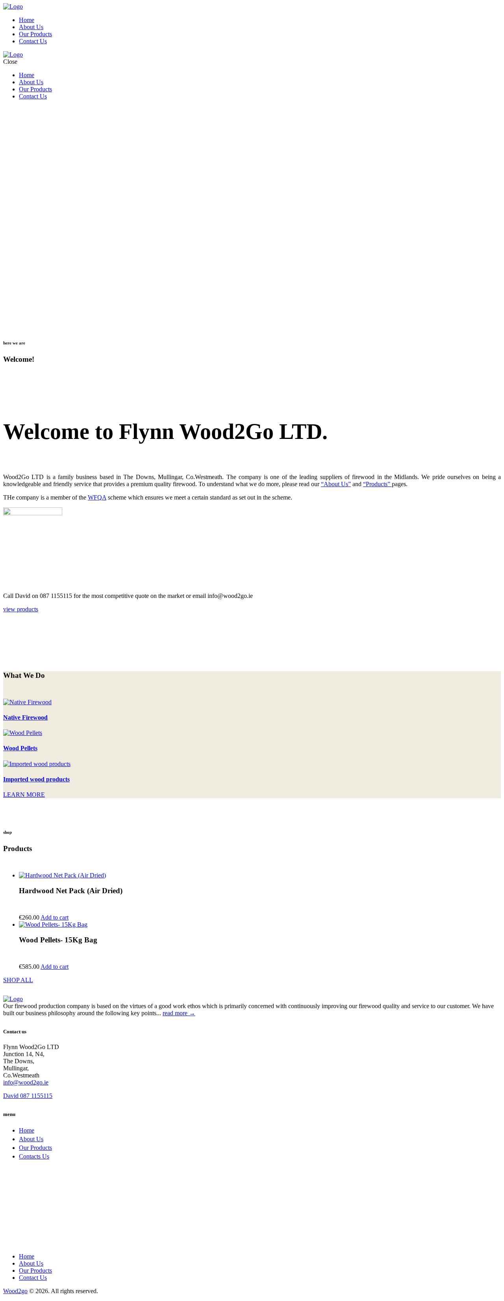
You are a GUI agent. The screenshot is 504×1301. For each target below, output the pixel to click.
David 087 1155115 (27, 1095)
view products (20, 609)
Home (26, 1130)
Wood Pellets (20, 748)
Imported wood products (36, 779)
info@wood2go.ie (25, 1082)
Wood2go (15, 1291)
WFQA (97, 497)
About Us (31, 1139)
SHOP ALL (18, 980)
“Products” (377, 484)
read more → (179, 1013)
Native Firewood (25, 717)
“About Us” (336, 484)
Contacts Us (34, 1156)
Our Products (35, 1147)
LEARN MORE (24, 794)
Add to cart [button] (55, 917)
